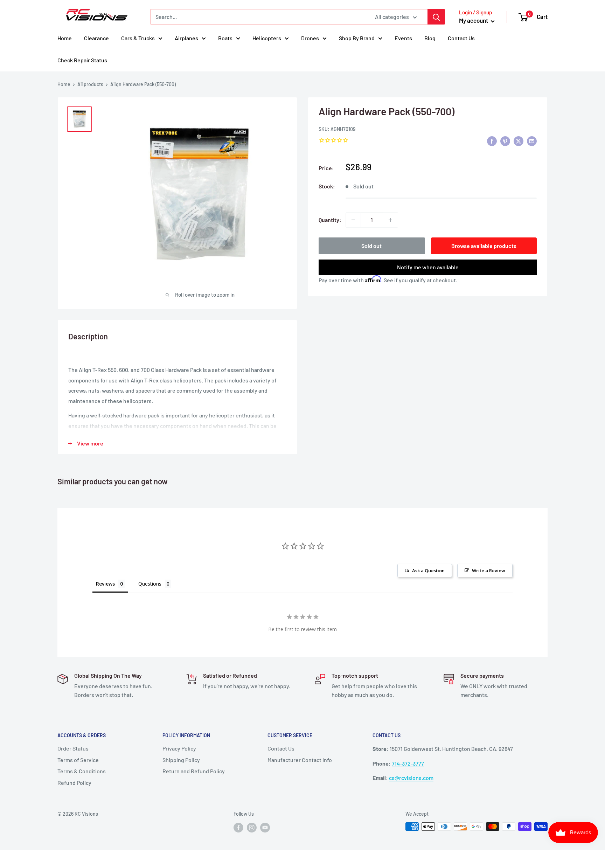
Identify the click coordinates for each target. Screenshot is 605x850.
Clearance (96, 38)
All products (90, 84)
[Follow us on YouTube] (265, 827)
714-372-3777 (408, 763)
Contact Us (461, 38)
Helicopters (266, 38)
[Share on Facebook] (492, 140)
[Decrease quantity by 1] (353, 220)
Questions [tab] (149, 583)
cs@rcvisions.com (411, 777)
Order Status (73, 748)
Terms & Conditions (81, 771)
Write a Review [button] (488, 570)
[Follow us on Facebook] (238, 827)
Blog (430, 38)
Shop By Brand (357, 38)
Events (403, 38)
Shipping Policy (181, 759)
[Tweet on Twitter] (518, 140)
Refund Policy (74, 782)
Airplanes (186, 38)
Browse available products (483, 245)
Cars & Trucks (138, 38)
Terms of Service (78, 759)
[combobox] (258, 17)
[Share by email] (532, 140)
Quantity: (330, 219)
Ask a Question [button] (428, 570)
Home (64, 38)
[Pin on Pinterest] (505, 140)
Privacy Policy (179, 748)
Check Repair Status (82, 60)
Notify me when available (428, 267)
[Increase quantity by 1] (390, 220)
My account (474, 20)
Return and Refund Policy (193, 771)
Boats (225, 38)
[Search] (436, 17)
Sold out (371, 245)
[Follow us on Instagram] (252, 827)
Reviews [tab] (105, 583)
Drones (310, 38)
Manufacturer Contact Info (299, 759)
